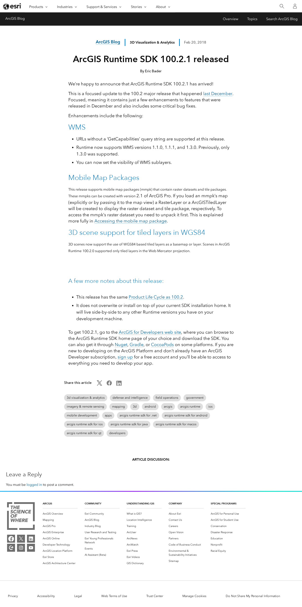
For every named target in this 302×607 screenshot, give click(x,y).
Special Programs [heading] (224, 503)
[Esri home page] (12, 6)
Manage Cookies (194, 596)
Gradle (136, 344)
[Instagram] (21, 548)
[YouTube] (31, 548)
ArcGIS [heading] (47, 503)
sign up (125, 357)
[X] (21, 539)
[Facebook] (11, 539)
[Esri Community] (11, 548)
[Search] (282, 6)
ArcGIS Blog (15, 18)
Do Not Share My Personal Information (253, 596)
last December (217, 93)
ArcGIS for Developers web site (150, 332)
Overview (230, 19)
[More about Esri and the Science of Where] (21, 516)
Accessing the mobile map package (130, 221)
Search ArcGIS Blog (282, 19)
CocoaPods (162, 344)
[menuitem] (60, 514)
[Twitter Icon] (99, 384)
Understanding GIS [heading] (140, 503)
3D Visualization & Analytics (152, 42)
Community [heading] (93, 503)
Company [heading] (175, 503)
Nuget (121, 344)
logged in (34, 485)
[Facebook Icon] (109, 384)
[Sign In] (295, 6)
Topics (252, 19)
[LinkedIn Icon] (119, 384)
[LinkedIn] (31, 539)
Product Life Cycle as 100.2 (156, 297)
